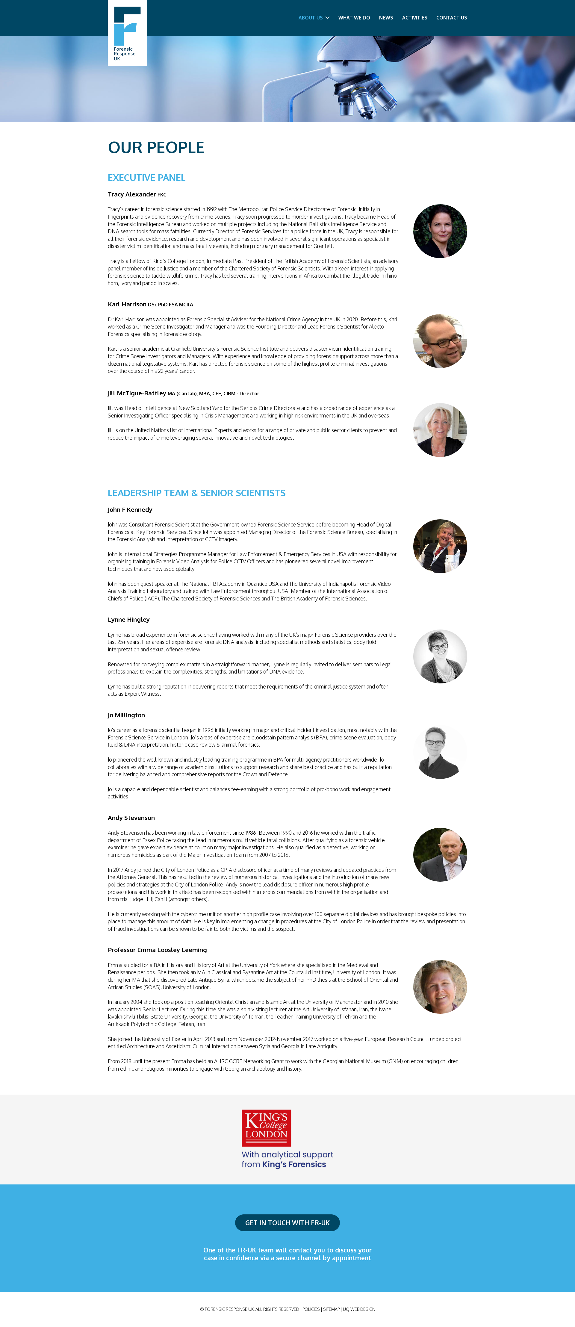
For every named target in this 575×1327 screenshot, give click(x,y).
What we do (354, 18)
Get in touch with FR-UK (287, 1223)
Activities (414, 18)
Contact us (451, 18)
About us (311, 18)
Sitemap (331, 1309)
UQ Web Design (359, 1309)
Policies (311, 1309)
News (386, 18)
